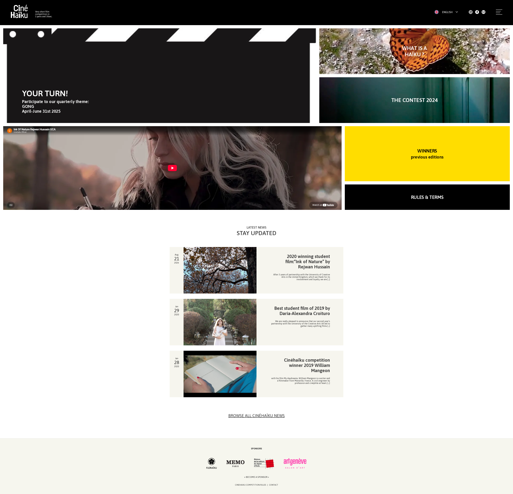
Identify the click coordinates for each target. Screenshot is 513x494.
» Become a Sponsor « (256, 477)
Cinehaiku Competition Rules (250, 485)
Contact (273, 485)
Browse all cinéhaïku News (256, 415)
